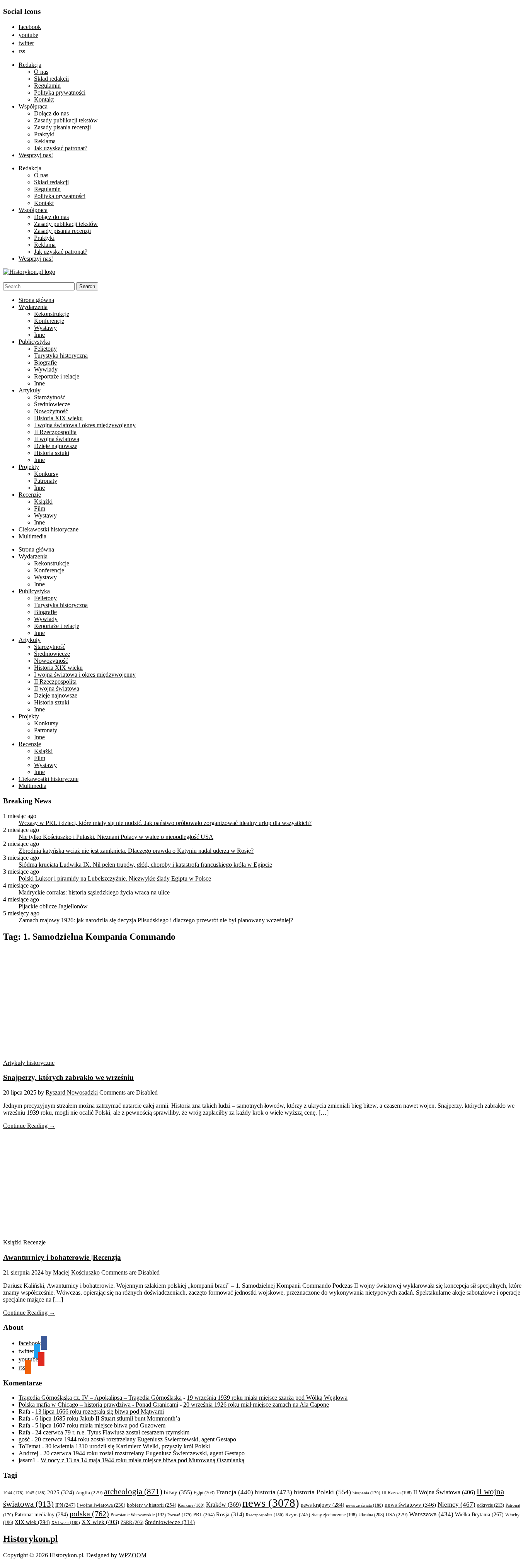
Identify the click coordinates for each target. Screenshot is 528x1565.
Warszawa (431, 1514)
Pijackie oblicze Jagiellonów (53, 906)
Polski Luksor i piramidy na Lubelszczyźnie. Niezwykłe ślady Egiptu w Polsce (115, 878)
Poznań (179, 1514)
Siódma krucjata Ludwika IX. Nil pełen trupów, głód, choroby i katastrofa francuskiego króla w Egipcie (145, 864)
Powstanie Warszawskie (138, 1514)
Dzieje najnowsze (55, 446)
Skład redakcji (51, 78)
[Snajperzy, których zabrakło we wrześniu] (76, 1055)
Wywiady (46, 369)
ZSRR (132, 1522)
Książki (43, 501)
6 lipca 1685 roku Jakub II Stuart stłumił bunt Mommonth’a (107, 1418)
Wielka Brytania (479, 1514)
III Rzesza (397, 1492)
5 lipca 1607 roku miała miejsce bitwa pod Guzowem (100, 1425)
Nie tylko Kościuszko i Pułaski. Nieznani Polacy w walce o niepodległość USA (116, 836)
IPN (65, 1505)
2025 (60, 1492)
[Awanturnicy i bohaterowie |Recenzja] (76, 1235)
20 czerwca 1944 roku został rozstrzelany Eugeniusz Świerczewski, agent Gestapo (135, 1439)
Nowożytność (51, 411)
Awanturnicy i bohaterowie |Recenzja (62, 1257)
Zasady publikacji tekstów (66, 120)
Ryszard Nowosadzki (72, 1092)
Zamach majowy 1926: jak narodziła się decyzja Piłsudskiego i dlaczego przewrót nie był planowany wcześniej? (156, 920)
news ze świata (364, 1505)
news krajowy (322, 1505)
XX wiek (100, 1522)
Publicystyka (34, 341)
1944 (13, 1492)
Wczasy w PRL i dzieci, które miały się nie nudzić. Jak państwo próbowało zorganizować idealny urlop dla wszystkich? (165, 823)
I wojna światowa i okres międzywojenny (85, 425)
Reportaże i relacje (56, 376)
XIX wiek (32, 1522)
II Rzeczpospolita (55, 432)
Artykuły (30, 390)
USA (396, 1514)
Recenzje (30, 494)
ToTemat (29, 1446)
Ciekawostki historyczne (48, 529)
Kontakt (44, 99)
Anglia (89, 1492)
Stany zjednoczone (334, 1514)
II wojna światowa (56, 439)
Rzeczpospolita (265, 1514)
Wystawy (45, 327)
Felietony (45, 348)
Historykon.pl (30, 1539)
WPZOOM (132, 1555)
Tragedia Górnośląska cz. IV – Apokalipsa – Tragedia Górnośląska (100, 1397)
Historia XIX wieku (58, 418)
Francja (234, 1492)
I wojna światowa (101, 1505)
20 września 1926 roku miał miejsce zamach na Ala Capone (256, 1404)
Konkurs (191, 1505)
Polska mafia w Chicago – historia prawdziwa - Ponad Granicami (98, 1404)
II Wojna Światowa (444, 1492)
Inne (39, 334)
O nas (41, 71)
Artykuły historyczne (29, 1062)
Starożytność (49, 397)
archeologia (133, 1491)
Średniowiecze (52, 404)
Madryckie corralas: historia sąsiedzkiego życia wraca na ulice (94, 892)
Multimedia (32, 536)
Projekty (29, 466)
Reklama (45, 141)
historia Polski (322, 1492)
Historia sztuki (51, 453)
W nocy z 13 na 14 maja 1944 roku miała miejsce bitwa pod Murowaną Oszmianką (142, 1460)
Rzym (297, 1514)
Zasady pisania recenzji (62, 127)
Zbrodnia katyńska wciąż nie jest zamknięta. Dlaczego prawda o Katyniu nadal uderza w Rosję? (136, 850)
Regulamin (47, 85)
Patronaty (45, 480)
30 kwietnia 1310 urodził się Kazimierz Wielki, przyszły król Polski (127, 1446)
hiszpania (366, 1492)
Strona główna (36, 300)
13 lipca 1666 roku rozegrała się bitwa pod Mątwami (99, 1411)
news (270, 1503)
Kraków (223, 1504)
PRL (204, 1514)
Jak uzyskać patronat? (60, 148)
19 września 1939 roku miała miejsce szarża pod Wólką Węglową (267, 1397)
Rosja (230, 1514)
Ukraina (371, 1514)
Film (39, 508)
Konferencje (49, 320)
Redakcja (30, 64)
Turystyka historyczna (61, 355)
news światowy (410, 1504)
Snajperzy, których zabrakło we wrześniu (68, 1077)
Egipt (204, 1492)
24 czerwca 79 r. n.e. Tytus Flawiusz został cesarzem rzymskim (112, 1432)
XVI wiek (65, 1522)
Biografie (45, 362)
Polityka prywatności (59, 92)
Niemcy (456, 1504)
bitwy (178, 1492)
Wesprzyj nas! (36, 155)
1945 (35, 1492)
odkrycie (490, 1505)
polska (89, 1513)
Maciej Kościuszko (76, 1272)
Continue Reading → (29, 1125)
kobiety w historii (151, 1505)
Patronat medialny (41, 1514)
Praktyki (44, 134)
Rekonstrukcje (51, 314)
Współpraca (33, 106)
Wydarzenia (33, 307)
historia (273, 1492)
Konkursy (46, 473)
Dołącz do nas (51, 113)
